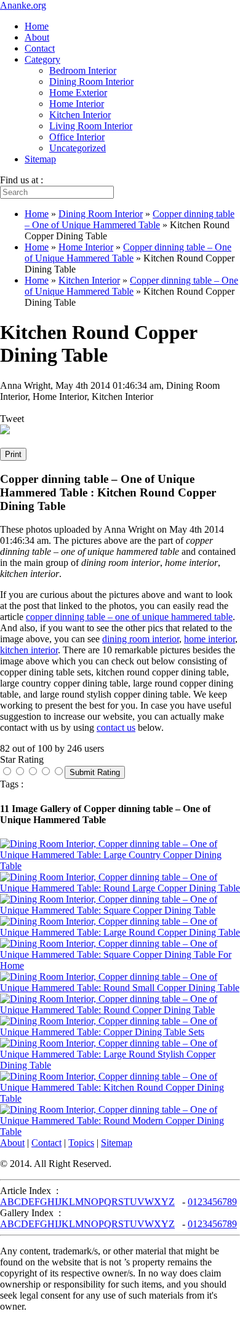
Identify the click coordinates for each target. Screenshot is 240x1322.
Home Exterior (78, 92)
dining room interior (140, 639)
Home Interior (76, 103)
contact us (116, 727)
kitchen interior (29, 650)
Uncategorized (77, 148)
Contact (40, 48)
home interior (209, 639)
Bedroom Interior (82, 70)
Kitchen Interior (80, 115)
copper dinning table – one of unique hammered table (129, 616)
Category (42, 59)
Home (37, 26)
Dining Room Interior (91, 81)
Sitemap (40, 159)
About (37, 37)
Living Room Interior (90, 126)
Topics (81, 1142)
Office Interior (77, 137)
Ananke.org (23, 5)
